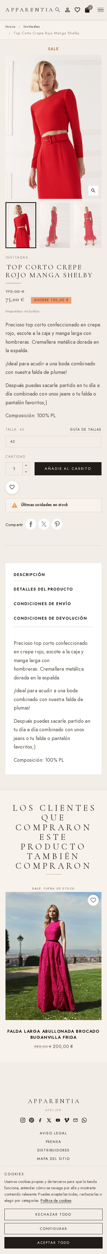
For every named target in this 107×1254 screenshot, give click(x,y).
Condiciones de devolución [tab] (50, 618)
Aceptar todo (53, 1242)
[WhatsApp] (84, 1120)
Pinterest (57, 524)
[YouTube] (57, 1120)
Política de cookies (56, 1200)
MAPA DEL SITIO (53, 1158)
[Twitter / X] (49, 1120)
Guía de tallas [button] (86, 429)
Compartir (30, 524)
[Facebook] (40, 1120)
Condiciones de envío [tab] (42, 603)
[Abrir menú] (101, 10)
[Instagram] (22, 1120)
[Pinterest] (31, 1120)
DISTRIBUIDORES (53, 1150)
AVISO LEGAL (53, 1133)
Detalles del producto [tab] (43, 589)
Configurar (53, 1228)
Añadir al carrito (68, 468)
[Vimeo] (66, 1120)
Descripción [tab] (29, 574)
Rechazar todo (53, 1214)
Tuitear (43, 524)
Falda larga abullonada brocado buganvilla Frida (53, 1034)
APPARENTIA (29, 10)
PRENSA (53, 1141)
